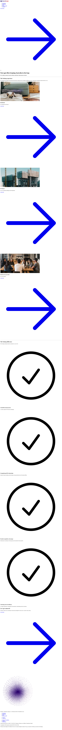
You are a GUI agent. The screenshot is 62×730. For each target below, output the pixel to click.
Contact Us (4, 718)
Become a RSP (4, 5)
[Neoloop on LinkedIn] (3, 729)
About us (3, 6)
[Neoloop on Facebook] (1, 729)
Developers (4, 4)
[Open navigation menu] (0, 70)
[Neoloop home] (4, 1)
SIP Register (4, 721)
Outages (3, 720)
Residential (4, 3)
